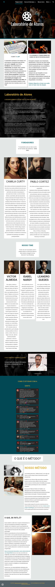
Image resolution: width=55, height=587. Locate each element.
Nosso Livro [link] (41, 2)
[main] (15, 56)
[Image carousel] (37, 364)
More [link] (47, 2)
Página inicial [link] (18, 2)
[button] (53, 2)
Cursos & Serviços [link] (29, 2)
